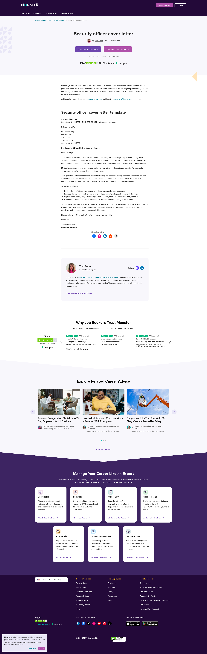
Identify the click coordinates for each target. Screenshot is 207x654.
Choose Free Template (118, 49)
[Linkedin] (142, 268)
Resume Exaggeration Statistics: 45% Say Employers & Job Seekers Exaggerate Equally (58, 420)
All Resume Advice (80, 518)
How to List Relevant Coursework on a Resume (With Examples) (103, 420)
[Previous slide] (32, 411)
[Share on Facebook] (94, 236)
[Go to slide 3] (105, 440)
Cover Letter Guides (56, 20)
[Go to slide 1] (101, 440)
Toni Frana (99, 41)
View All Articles (104, 449)
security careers (95, 99)
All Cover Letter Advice (117, 518)
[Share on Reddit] (110, 236)
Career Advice (40, 20)
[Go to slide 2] (103, 440)
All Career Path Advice (152, 518)
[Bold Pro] (137, 268)
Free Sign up (164, 5)
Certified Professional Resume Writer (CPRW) (98, 277)
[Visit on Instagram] (99, 236)
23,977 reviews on (43, 624)
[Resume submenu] (42, 13)
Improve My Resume (88, 49)
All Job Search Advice (46, 518)
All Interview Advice (63, 557)
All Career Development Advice (103, 557)
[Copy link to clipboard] (116, 236)
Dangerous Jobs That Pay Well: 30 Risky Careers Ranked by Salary (146, 420)
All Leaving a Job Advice (135, 557)
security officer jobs (122, 99)
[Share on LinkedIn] (105, 236)
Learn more (32, 649)
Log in (180, 5)
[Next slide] (174, 411)
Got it (41, 649)
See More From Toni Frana (79, 293)
